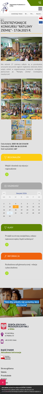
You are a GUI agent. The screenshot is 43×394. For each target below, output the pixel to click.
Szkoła (3, 372)
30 (4, 216)
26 (21, 213)
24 (10, 213)
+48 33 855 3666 (39, 2)
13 (27, 207)
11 (15, 207)
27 (27, 213)
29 (39, 213)
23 (4, 213)
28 (33, 213)
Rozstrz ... (38, 14)
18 (15, 210)
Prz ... (31, 14)
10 (10, 207)
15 (39, 207)
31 (10, 216)
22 (39, 210)
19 (21, 210)
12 (21, 207)
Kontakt (4, 382)
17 (10, 210)
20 (27, 210)
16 (4, 210)
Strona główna (7, 368)
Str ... (25, 14)
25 (15, 213)
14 (33, 207)
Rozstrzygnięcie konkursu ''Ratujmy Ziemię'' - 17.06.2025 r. (16, 26)
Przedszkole (6, 375)
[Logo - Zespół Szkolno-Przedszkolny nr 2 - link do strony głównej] (13, 8)
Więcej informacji (7, 174)
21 (33, 210)
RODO (4, 379)
